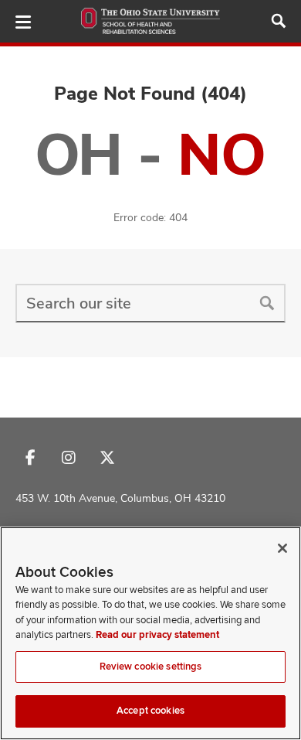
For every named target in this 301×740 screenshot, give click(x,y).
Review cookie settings (151, 666)
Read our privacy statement (157, 635)
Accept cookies (150, 710)
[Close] (282, 548)
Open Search (279, 21)
